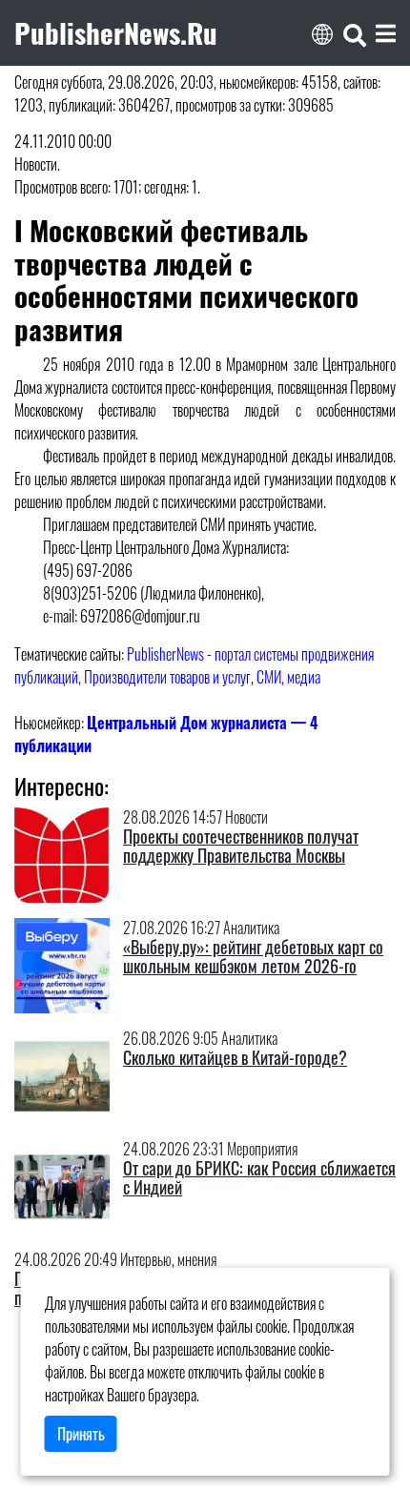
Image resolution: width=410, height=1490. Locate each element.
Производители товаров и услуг (167, 676)
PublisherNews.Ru (115, 32)
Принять (81, 1433)
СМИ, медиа (288, 676)
